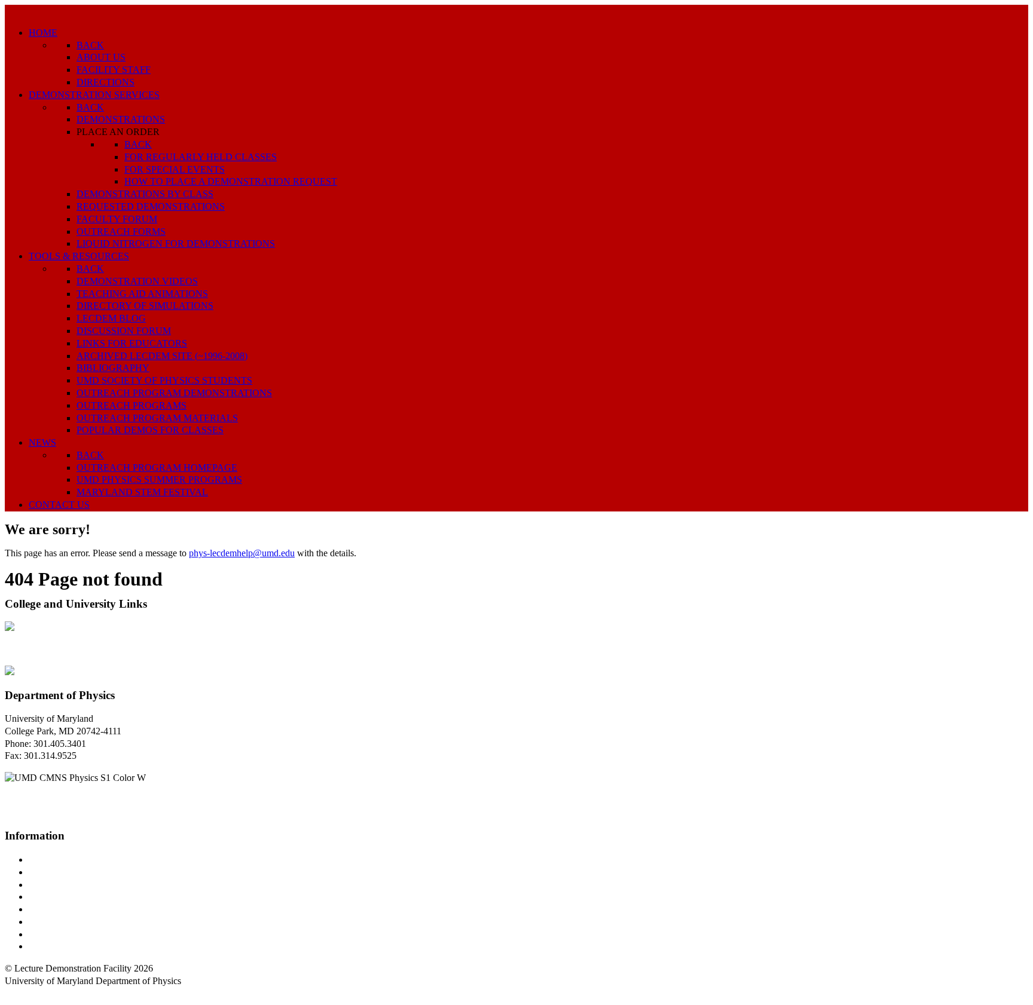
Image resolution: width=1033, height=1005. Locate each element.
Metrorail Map (56, 896)
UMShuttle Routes (64, 909)
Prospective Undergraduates (82, 872)
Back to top (26, 993)
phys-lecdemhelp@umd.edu (242, 553)
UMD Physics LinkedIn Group (87, 934)
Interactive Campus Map (75, 885)
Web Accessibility (62, 946)
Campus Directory (63, 859)
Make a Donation (61, 922)
